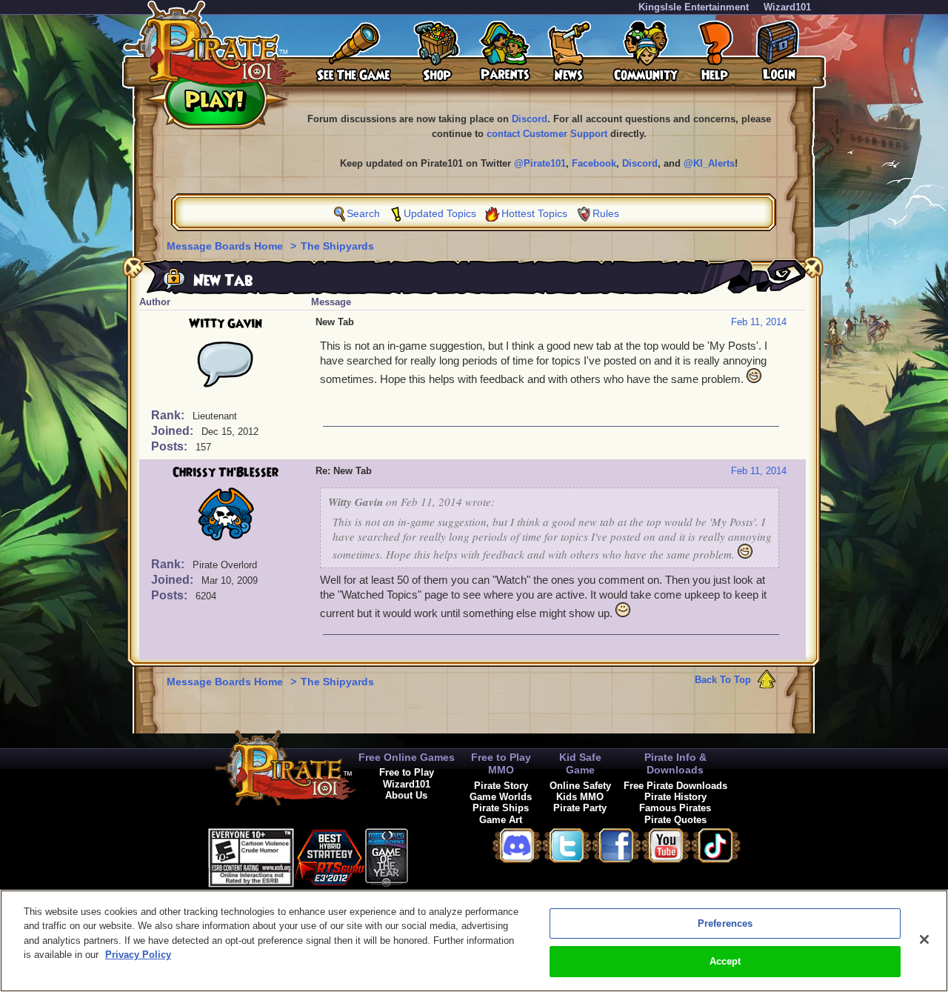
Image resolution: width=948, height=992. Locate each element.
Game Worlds (501, 796)
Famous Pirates (675, 807)
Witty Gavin (225, 324)
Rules (605, 213)
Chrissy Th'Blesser (225, 473)
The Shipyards (337, 246)
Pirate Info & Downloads (675, 763)
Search (363, 213)
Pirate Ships (501, 807)
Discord (529, 118)
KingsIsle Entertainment (693, 7)
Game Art (500, 819)
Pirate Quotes (675, 819)
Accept (725, 961)
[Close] (924, 939)
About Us (406, 795)
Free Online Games (406, 757)
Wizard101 (787, 7)
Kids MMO (580, 796)
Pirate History (675, 796)
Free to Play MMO (501, 763)
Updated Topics (440, 213)
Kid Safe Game (580, 763)
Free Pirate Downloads (675, 785)
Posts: (170, 446)
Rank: (169, 415)
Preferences (725, 923)
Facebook (594, 163)
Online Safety (580, 785)
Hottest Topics (534, 213)
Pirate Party (580, 807)
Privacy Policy (138, 954)
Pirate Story (501, 785)
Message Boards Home (226, 246)
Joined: (173, 431)
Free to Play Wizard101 (406, 778)
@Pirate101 (540, 163)
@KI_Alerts (709, 163)
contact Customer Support (547, 133)
